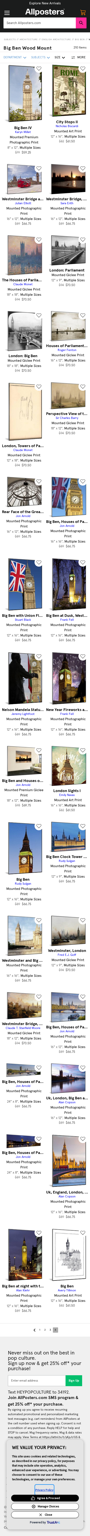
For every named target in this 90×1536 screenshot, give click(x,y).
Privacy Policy (44, 1490)
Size (58, 57)
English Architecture (56, 39)
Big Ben (80, 39)
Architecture (29, 39)
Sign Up (74, 1380)
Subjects (10, 39)
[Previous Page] (34, 1330)
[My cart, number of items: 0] (83, 12)
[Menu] (6, 12)
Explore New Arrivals (45, 3)
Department (12, 57)
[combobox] (39, 22)
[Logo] (45, 12)
